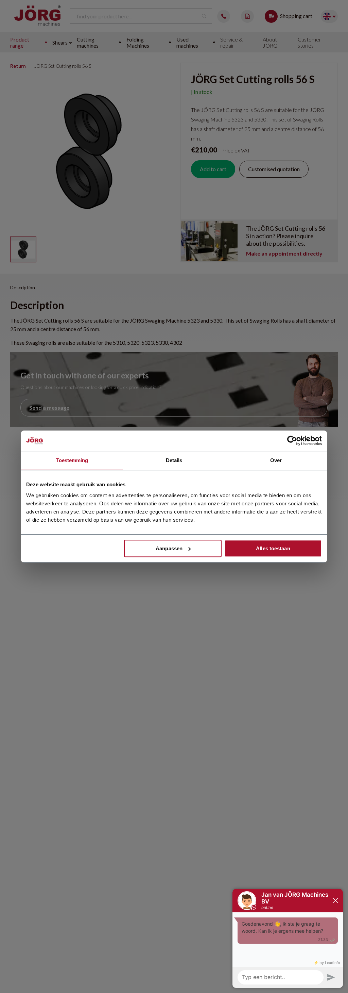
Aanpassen (169, 548)
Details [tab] (174, 460)
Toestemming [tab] (72, 460)
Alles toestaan (273, 548)
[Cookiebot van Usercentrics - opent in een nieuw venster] (292, 441)
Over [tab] (276, 460)
